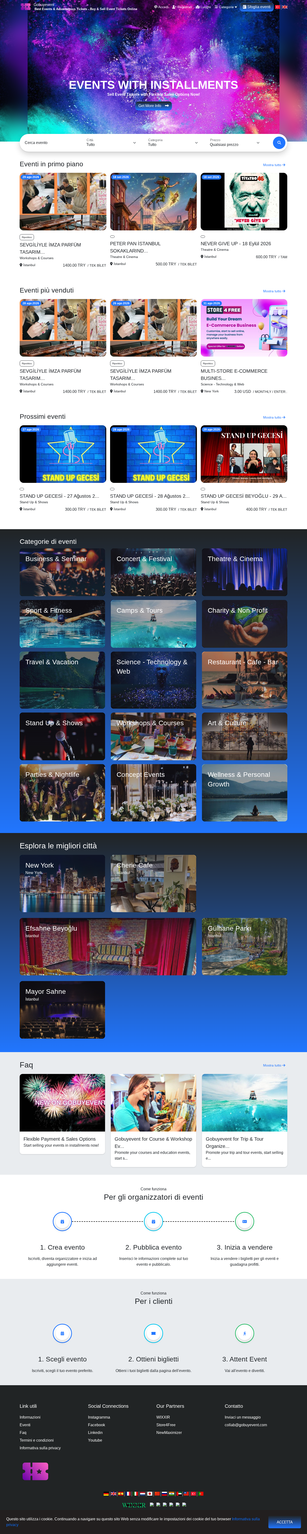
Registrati (184, 7)
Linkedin (95, 1433)
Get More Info (151, 106)
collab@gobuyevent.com (246, 1425)
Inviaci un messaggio (243, 1417)
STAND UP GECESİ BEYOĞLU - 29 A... (244, 496)
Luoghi (205, 7)
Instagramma (99, 1417)
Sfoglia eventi (258, 7)
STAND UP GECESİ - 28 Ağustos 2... (150, 496)
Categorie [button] (226, 7)
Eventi (25, 1425)
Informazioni (30, 1417)
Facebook (96, 1425)
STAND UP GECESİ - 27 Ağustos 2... (59, 496)
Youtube (95, 1440)
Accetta (285, 1522)
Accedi (163, 7)
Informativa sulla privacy (40, 1448)
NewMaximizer (169, 1433)
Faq (23, 1433)
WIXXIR (163, 1417)
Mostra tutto (272, 165)
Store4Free (166, 1425)
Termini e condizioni (37, 1440)
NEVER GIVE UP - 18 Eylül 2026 (236, 243)
